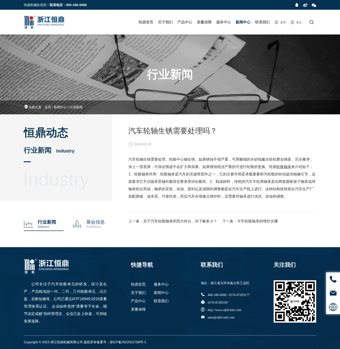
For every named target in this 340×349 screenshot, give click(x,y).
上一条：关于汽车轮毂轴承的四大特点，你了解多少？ (172, 221)
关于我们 (165, 22)
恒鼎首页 (146, 22)
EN (283, 22)
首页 (48, 107)
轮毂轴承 (283, 167)
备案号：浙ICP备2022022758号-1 (121, 342)
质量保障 (204, 22)
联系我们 (262, 22)
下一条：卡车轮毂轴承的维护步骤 (250, 221)
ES (299, 22)
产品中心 (184, 22)
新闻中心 (243, 22)
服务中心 (223, 22)
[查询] (311, 22)
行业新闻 (76, 107)
